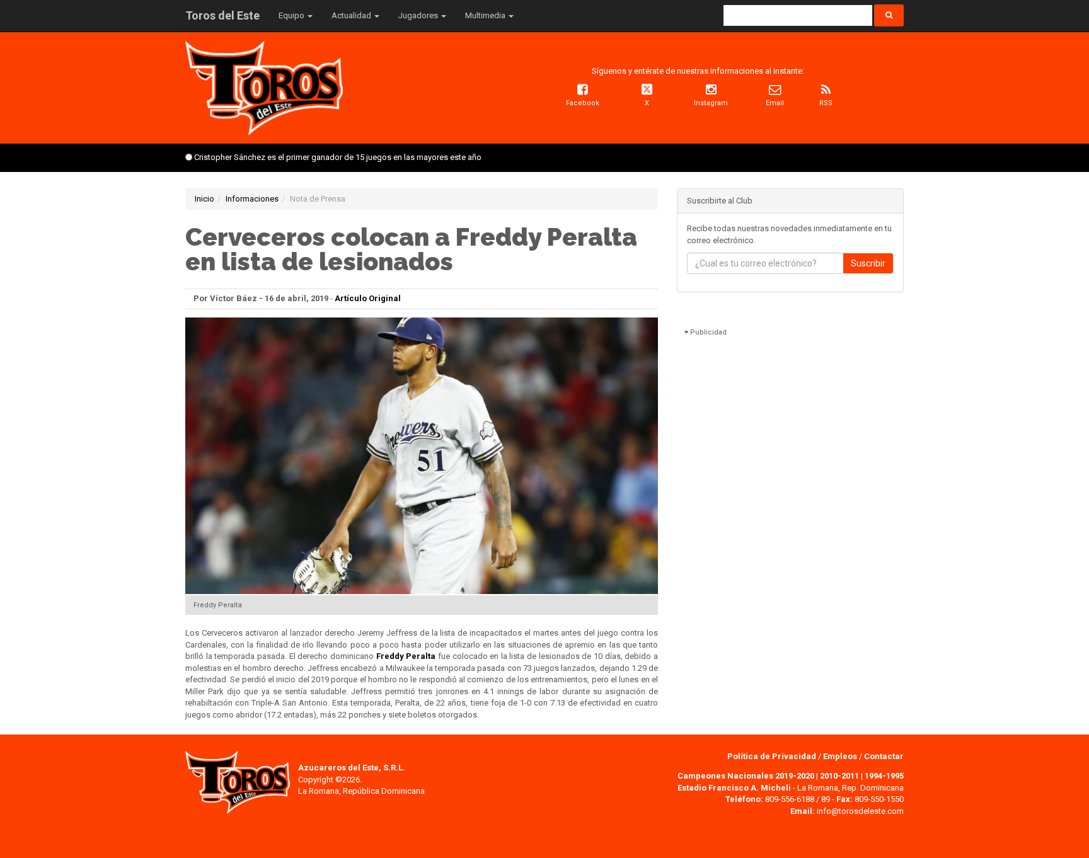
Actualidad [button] (352, 15)
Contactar (884, 756)
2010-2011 (839, 776)
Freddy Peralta (406, 656)
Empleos (840, 756)
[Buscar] (889, 15)
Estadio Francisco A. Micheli (734, 787)
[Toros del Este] (264, 87)
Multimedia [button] (486, 15)
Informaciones (252, 198)
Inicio (204, 198)
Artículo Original (368, 298)
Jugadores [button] (419, 15)
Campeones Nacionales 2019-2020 (745, 776)
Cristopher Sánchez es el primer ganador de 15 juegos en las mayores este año (337, 157)
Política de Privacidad (772, 756)
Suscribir (868, 263)
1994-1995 (884, 776)
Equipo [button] (292, 15)
